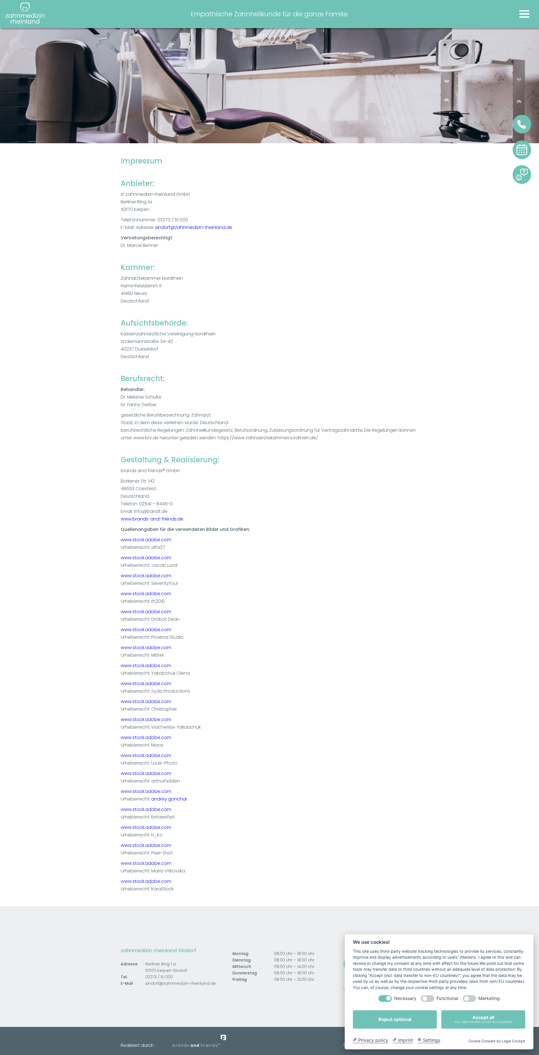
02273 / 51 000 (159, 977)
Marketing (489, 998)
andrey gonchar (169, 799)
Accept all (483, 1019)
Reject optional (394, 1019)
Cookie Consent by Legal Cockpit (497, 1041)
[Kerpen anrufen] (522, 132)
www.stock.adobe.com (146, 539)
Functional (447, 998)
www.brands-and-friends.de (152, 519)
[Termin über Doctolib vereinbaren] (522, 158)
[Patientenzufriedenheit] (522, 183)
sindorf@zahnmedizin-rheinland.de (193, 227)
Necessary (405, 998)
